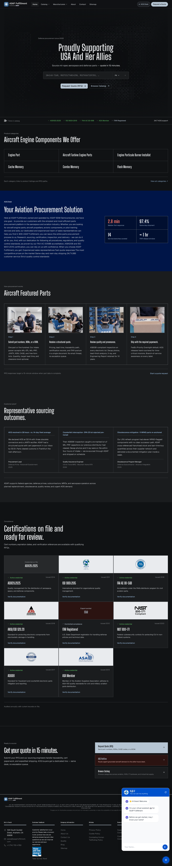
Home (35, 4)
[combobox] (77, 75)
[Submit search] (125, 75)
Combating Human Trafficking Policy (96, 838)
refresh (165, 792)
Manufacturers (59, 4)
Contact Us (65, 837)
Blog (62, 844)
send (165, 847)
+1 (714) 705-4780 (14, 845)
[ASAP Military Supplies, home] (15, 4)
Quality (63, 841)
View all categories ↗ (159, 181)
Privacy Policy (95, 830)
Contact (82, 4)
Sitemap (93, 4)
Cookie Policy (94, 833)
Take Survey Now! (39, 858)
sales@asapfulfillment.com (16, 840)
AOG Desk (144, 4)
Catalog (44, 4)
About (73, 4)
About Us (64, 833)
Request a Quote (159, 4)
